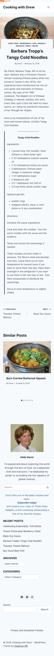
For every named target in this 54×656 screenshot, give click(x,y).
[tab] (21, 400)
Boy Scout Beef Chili (13, 550)
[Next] (47, 369)
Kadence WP (21, 646)
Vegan (35, 46)
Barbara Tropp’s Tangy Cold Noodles (22, 541)
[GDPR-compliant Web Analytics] (27, 1)
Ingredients (25, 43)
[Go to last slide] (7, 369)
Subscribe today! (27, 502)
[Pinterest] (27, 597)
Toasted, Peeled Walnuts (11, 313)
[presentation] (27, 357)
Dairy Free (13, 43)
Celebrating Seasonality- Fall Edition (22, 526)
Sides (28, 46)
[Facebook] (22, 597)
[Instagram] (32, 597)
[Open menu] (48, 7)
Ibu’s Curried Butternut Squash (26, 378)
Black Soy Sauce (42, 311)
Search (6, 605)
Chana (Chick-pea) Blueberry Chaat (21, 531)
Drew (19, 64)
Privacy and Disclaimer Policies (27, 630)
